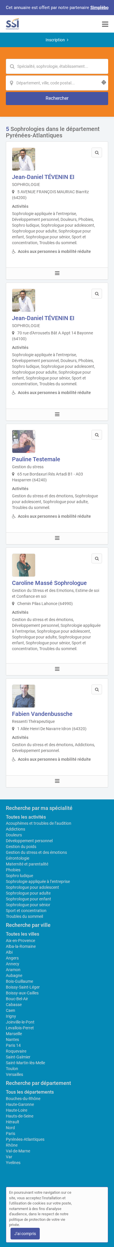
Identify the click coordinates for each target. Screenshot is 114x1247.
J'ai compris (25, 1233)
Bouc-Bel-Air (17, 998)
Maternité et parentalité (27, 864)
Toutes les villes (22, 934)
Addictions (15, 829)
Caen (10, 1010)
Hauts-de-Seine (19, 1116)
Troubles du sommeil (24, 916)
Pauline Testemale (36, 459)
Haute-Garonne (20, 1104)
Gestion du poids (21, 846)
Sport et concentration (26, 910)
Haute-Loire (16, 1110)
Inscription (55, 40)
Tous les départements (30, 1092)
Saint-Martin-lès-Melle (25, 1062)
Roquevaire (16, 1051)
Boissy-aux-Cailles (22, 993)
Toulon (12, 1068)
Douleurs (14, 835)
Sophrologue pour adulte (28, 893)
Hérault (12, 1122)
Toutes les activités (26, 817)
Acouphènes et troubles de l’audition (38, 823)
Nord (10, 1127)
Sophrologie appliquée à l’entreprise (38, 881)
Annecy (12, 964)
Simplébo (99, 7)
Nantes (12, 1039)
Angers (12, 958)
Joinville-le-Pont (20, 1022)
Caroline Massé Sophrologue (49, 582)
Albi (9, 952)
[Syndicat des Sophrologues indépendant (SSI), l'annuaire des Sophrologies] (12, 24)
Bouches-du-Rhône (23, 1098)
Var (9, 1156)
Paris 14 (13, 1045)
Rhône (12, 1145)
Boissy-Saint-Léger (23, 987)
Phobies (13, 870)
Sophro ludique (19, 875)
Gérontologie (17, 858)
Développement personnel (29, 840)
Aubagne (14, 975)
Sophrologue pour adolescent (32, 887)
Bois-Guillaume (19, 981)
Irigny (11, 1016)
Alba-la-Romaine (21, 946)
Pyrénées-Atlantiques (25, 1139)
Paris (10, 1133)
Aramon (13, 969)
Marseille (14, 1033)
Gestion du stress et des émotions (36, 852)
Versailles (14, 1074)
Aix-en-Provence (20, 940)
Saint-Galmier (18, 1057)
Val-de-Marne (18, 1151)
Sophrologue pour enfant (28, 899)
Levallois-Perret (20, 1028)
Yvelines (13, 1162)
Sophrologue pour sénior (28, 904)
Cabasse (14, 1004)
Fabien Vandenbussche (42, 713)
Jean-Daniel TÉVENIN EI (43, 176)
